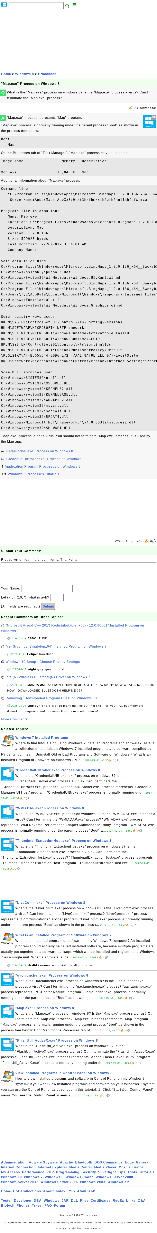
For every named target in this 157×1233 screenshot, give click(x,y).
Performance (33, 1172)
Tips (122, 1172)
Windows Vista (92, 1182)
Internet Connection (18, 1167)
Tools (132, 1172)
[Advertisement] (78, 40)
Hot (16, 1191)
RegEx (118, 1200)
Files (84, 1200)
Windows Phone (80, 1177)
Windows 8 (24, 74)
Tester (6, 1200)
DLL (74, 1200)
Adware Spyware (43, 1162)
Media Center (80, 1167)
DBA (38, 1200)
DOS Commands (108, 1162)
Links (131, 1200)
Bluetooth (83, 1162)
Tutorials (147, 1172)
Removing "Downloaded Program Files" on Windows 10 (51, 698)
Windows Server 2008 (114, 1177)
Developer (23, 1200)
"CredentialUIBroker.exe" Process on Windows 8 (45, 459)
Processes (47, 74)
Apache (66, 1162)
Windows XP (118, 1182)
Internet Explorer (52, 1167)
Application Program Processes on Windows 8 (43, 466)
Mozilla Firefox (131, 1167)
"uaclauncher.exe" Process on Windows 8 (39, 451)
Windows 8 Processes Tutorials (33, 474)
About (48, 1191)
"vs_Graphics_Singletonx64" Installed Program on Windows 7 (56, 646)
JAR (65, 1200)
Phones (23, 1205)
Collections (31, 1191)
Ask (91, 1191)
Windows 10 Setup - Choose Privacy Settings (43, 662)
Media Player (105, 1167)
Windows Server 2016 (59, 1182)
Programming (68, 1172)
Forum (59, 1205)
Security (89, 1172)
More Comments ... (16, 719)
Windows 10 (11, 1177)
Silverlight (107, 1172)
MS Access (10, 1172)
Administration (14, 1162)
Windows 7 (33, 1177)
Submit (48, 606)
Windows (51, 1200)
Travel (37, 1205)
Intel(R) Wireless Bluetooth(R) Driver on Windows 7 (48, 677)
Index (60, 1191)
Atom (81, 1191)
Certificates (101, 1200)
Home (6, 74)
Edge (129, 1162)
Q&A (142, 1200)
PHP (50, 1172)
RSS (71, 1191)
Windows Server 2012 (19, 1182)
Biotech (8, 1205)
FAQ (48, 1205)
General (142, 1162)
